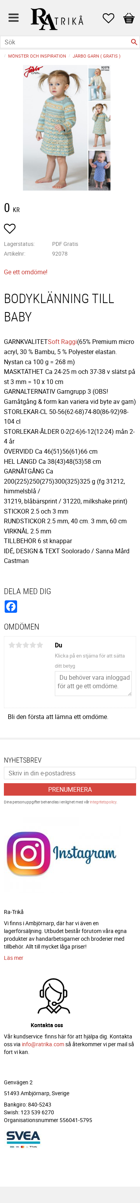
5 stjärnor (39, 645)
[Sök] (134, 42)
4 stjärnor (32, 645)
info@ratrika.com (43, 1044)
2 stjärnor (18, 645)
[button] (112, 18)
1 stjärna (11, 645)
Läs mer (13, 957)
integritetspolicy (103, 802)
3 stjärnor (25, 645)
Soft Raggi (62, 341)
